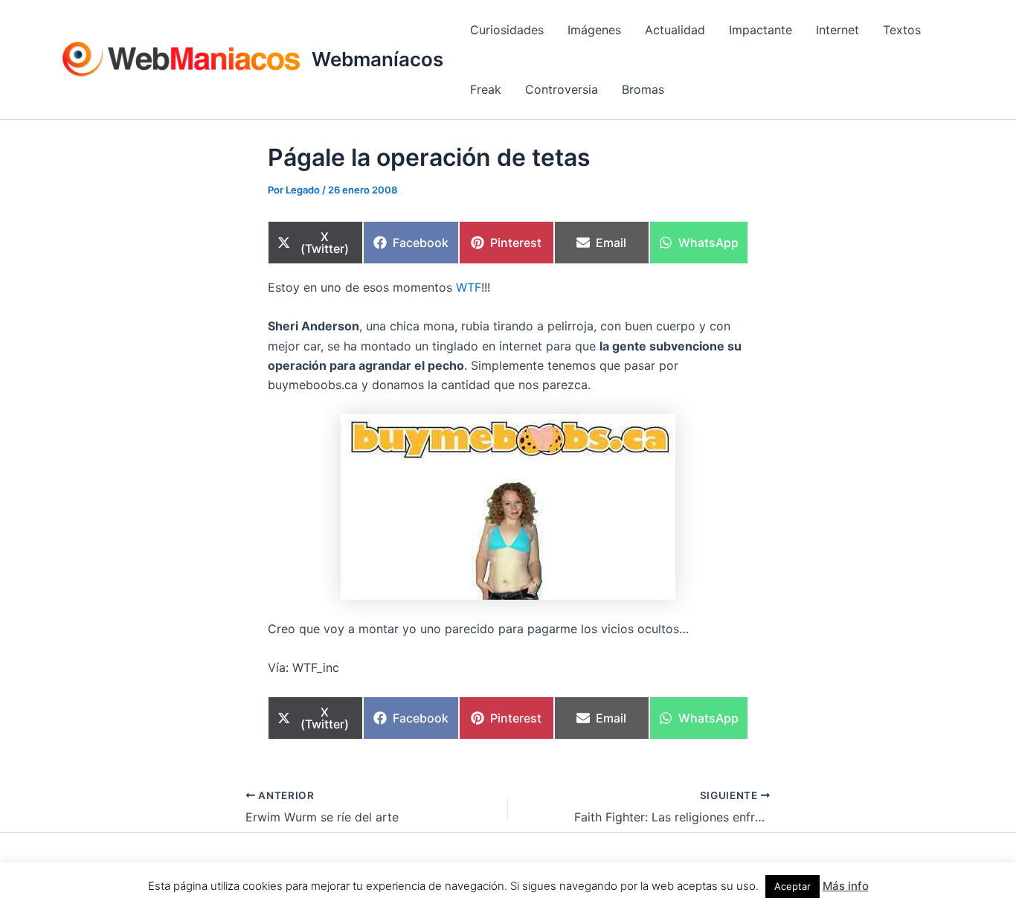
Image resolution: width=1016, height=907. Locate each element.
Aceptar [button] (792, 886)
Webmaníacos (377, 59)
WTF (468, 287)
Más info (846, 886)
